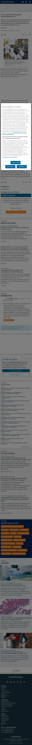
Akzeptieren (22, 166)
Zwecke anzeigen (15, 162)
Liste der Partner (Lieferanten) (10, 157)
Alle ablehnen (10, 166)
